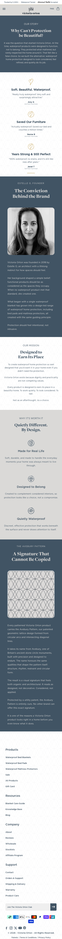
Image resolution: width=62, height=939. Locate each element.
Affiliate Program (14, 855)
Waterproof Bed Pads (16, 763)
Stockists (10, 850)
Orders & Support (14, 878)
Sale (7, 775)
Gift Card (10, 787)
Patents (15, 937)
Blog (7, 815)
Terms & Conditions (28, 937)
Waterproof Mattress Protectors (21, 769)
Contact (9, 873)
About (8, 832)
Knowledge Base (13, 809)
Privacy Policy (44, 937)
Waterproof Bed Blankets (18, 757)
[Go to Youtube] (20, 928)
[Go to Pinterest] (24, 928)
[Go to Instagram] (11, 928)
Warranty (10, 890)
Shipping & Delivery (15, 884)
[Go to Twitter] (15, 928)
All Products (11, 781)
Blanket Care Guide (15, 804)
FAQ (52, 9)
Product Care (12, 896)
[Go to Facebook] (6, 928)
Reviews (9, 838)
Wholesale (10, 844)
